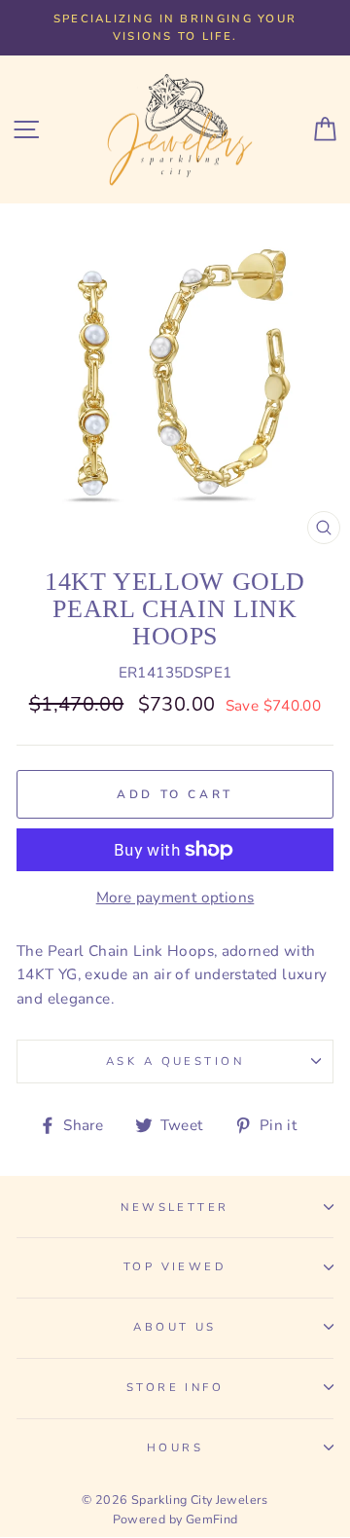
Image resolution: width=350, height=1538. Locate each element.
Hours (175, 1447)
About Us (175, 1327)
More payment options (175, 897)
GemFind (212, 1519)
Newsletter (174, 1207)
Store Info (175, 1387)
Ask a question (175, 1061)
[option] (175, 28)
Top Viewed (175, 1266)
